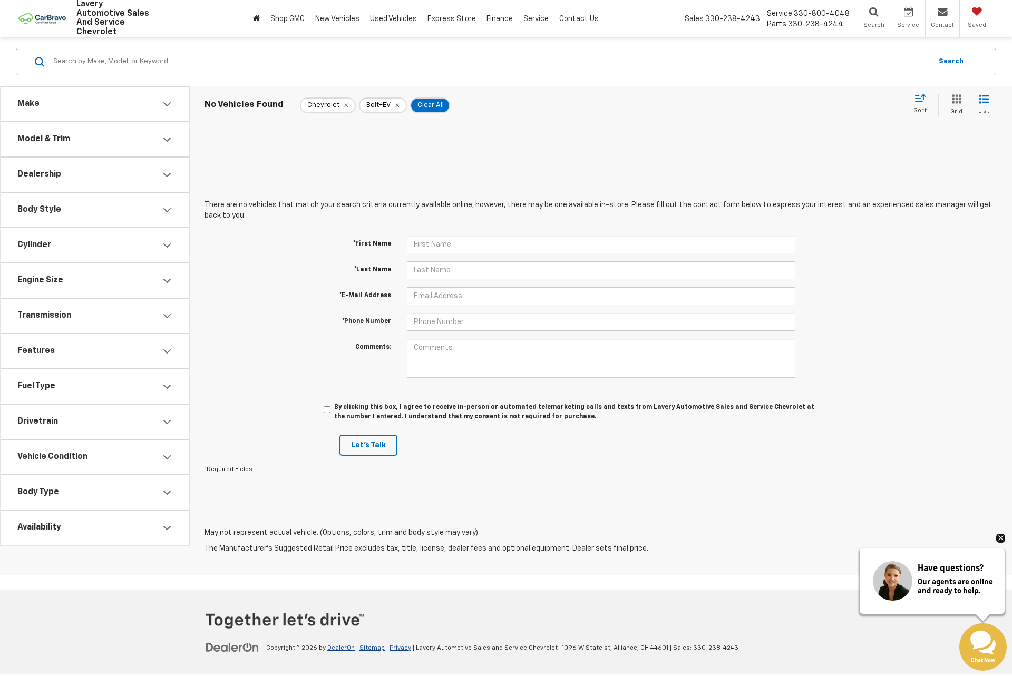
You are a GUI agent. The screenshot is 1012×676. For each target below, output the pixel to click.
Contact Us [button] (579, 19)
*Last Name (372, 270)
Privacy (400, 648)
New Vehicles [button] (337, 19)
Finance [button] (499, 19)
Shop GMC (287, 19)
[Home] (256, 18)
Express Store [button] (451, 19)
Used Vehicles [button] (393, 19)
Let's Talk (368, 445)
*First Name (372, 244)
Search (951, 61)
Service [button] (536, 19)
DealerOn (341, 648)
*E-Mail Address (365, 295)
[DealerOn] (232, 647)
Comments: (373, 347)
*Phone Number (366, 321)
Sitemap (372, 648)
